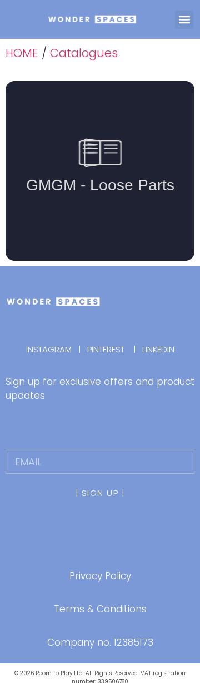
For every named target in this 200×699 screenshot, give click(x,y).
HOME (22, 53)
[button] (184, 20)
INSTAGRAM (52, 349)
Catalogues (84, 53)
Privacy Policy (100, 575)
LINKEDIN (158, 349)
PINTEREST (105, 349)
